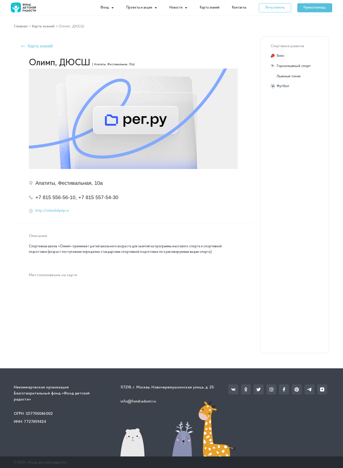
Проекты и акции (139, 8)
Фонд (104, 8)
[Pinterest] (297, 389)
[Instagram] (271, 389)
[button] (275, 7)
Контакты (239, 8)
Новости (176, 8)
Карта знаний (209, 8)
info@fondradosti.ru (138, 401)
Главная (21, 26)
